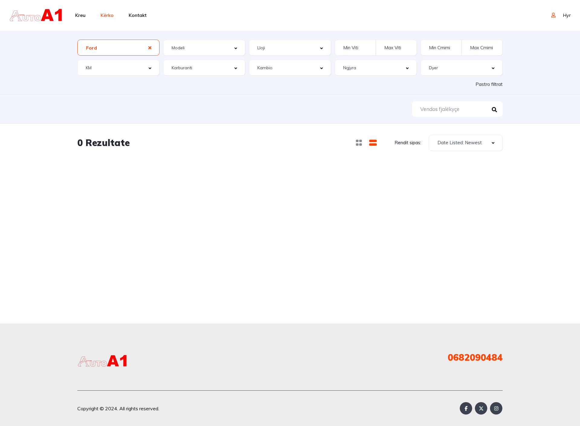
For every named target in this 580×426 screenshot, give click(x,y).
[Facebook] (466, 408)
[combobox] (118, 48)
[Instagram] (496, 408)
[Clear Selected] (149, 47)
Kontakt (138, 15)
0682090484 (475, 357)
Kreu (80, 15)
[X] (481, 408)
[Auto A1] (36, 15)
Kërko (107, 15)
